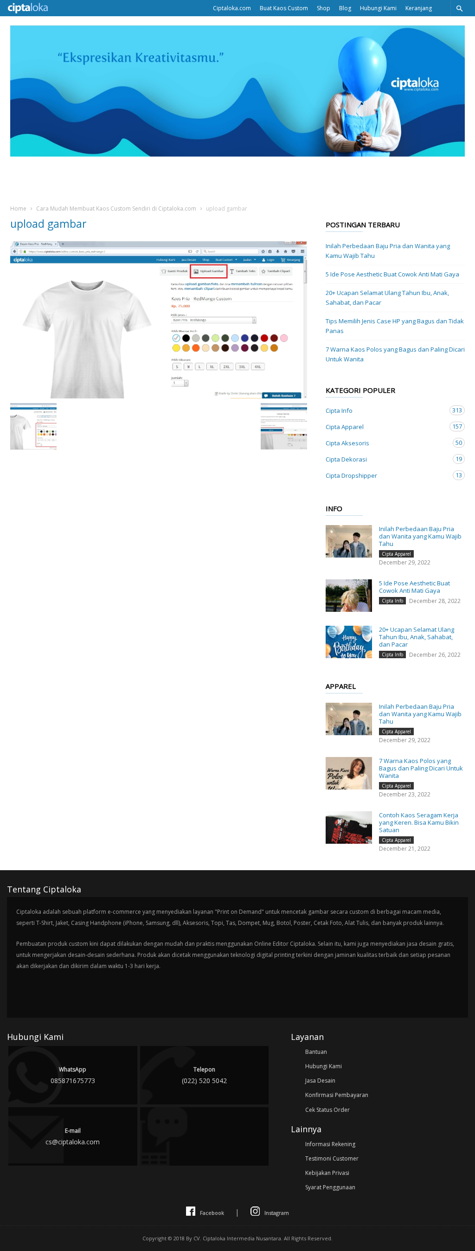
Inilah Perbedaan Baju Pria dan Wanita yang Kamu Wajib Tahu (388, 251)
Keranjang (418, 8)
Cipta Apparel (386, 426)
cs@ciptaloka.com (72, 1136)
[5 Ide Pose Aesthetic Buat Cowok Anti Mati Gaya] (349, 595)
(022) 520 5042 (204, 1075)
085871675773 (73, 1075)
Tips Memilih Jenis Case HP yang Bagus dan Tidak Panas (395, 326)
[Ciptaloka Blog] (237, 154)
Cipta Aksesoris (386, 442)
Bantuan (316, 1052)
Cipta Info (386, 410)
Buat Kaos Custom (284, 8)
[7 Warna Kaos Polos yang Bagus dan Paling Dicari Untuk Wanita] (349, 773)
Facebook (212, 1212)
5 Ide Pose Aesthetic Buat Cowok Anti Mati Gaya (392, 274)
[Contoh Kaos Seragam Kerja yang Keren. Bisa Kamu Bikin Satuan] (349, 827)
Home (18, 208)
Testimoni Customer (332, 1158)
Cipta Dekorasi (386, 459)
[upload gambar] (158, 319)
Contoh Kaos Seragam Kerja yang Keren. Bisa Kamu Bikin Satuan (419, 822)
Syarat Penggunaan (330, 1187)
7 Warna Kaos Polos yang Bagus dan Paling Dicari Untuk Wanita (395, 354)
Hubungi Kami (378, 8)
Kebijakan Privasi (327, 1173)
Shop (323, 8)
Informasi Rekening (330, 1144)
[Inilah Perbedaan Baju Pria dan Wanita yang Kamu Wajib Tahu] (349, 541)
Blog (345, 8)
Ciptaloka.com (232, 8)
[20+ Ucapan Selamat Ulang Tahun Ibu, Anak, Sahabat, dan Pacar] (349, 642)
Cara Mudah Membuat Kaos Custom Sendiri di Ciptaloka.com (116, 208)
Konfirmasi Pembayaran (336, 1095)
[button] (459, 8)
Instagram (276, 1212)
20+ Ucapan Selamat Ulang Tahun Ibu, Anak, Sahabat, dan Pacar (387, 298)
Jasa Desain (320, 1080)
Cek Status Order (327, 1110)
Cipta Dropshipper (386, 475)
